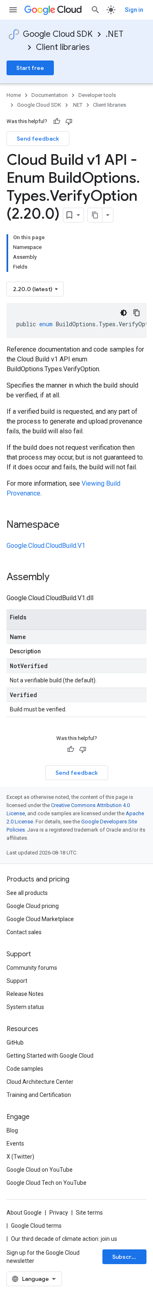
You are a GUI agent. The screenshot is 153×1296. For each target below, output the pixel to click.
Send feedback (38, 138)
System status (25, 1007)
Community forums (32, 967)
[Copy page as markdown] (95, 215)
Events (15, 1143)
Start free (30, 68)
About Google (24, 1212)
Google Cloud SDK (58, 34)
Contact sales (24, 932)
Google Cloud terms (36, 1225)
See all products (27, 893)
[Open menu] (13, 10)
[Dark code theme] (123, 312)
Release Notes (25, 994)
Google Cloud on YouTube (40, 1169)
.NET (114, 34)
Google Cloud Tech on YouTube (46, 1182)
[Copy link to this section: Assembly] (57, 578)
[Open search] (95, 10)
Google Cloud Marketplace (40, 919)
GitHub (15, 1042)
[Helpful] (57, 121)
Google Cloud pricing (33, 906)
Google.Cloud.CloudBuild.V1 (46, 545)
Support (17, 981)
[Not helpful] (69, 121)
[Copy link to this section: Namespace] (68, 525)
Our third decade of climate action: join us (64, 1238)
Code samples (25, 1068)
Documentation (49, 95)
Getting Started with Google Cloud (50, 1055)
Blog (12, 1130)
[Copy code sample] (136, 312)
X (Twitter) (20, 1156)
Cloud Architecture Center (40, 1082)
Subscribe (126, 1256)
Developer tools (97, 95)
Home (14, 95)
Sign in (134, 10)
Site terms (89, 1212)
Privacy (58, 1212)
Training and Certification (39, 1095)
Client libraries (63, 47)
